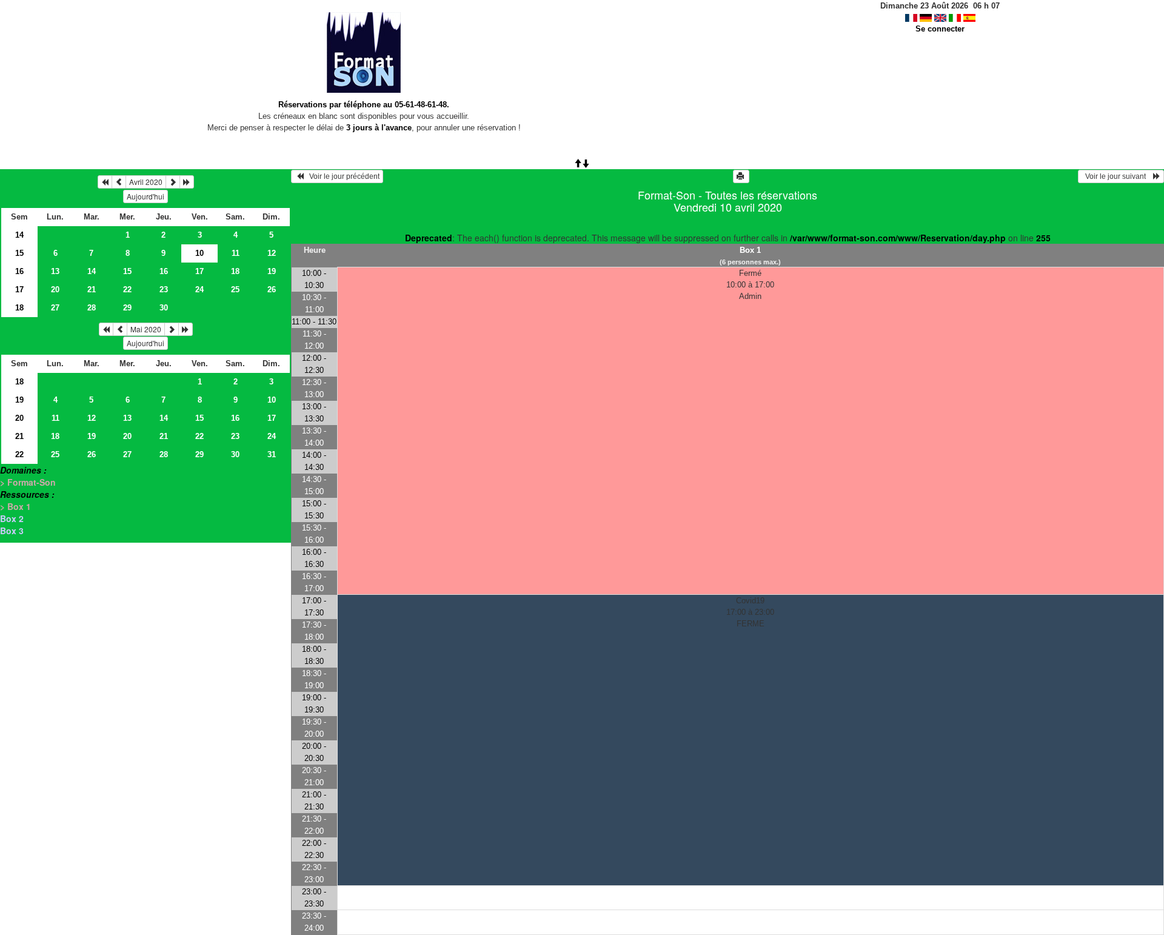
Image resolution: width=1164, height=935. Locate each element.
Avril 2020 (145, 181)
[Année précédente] (105, 182)
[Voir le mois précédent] (119, 182)
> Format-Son (28, 482)
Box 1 (750, 250)
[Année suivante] (186, 182)
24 (199, 289)
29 (127, 307)
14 (19, 235)
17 (199, 271)
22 (127, 289)
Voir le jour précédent (342, 176)
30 (163, 307)
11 (235, 253)
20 (55, 289)
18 (235, 271)
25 (235, 289)
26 (271, 289)
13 (55, 271)
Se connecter (940, 28)
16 (19, 271)
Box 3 (12, 530)
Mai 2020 (145, 329)
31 (271, 454)
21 (91, 289)
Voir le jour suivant (1117, 176)
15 (19, 253)
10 (271, 399)
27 (55, 307)
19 (271, 271)
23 (163, 289)
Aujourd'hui (145, 196)
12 (271, 253)
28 (91, 307)
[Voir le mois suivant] (173, 182)
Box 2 (12, 518)
